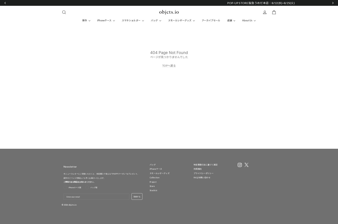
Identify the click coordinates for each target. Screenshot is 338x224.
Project (153, 182)
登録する (136, 197)
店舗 (230, 20)
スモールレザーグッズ (180, 20)
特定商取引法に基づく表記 (206, 165)
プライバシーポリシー (204, 173)
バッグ (154, 20)
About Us (247, 20)
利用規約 (198, 169)
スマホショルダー (131, 20)
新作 (85, 20)
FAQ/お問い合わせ (202, 177)
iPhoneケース (104, 20)
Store (152, 186)
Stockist (153, 190)
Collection (154, 177)
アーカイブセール (211, 20)
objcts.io (72, 205)
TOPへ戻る (169, 65)
